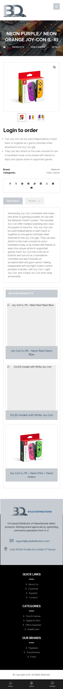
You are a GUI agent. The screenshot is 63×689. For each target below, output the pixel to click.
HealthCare (33, 629)
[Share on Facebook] (10, 184)
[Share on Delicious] (35, 184)
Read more (33, 343)
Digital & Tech (33, 620)
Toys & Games (33, 616)
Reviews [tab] (34, 201)
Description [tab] (13, 201)
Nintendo (55, 169)
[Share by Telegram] (53, 184)
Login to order (20, 130)
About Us (33, 584)
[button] (54, 67)
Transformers (33, 652)
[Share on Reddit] (28, 184)
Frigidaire (33, 648)
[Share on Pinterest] (22, 184)
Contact (33, 597)
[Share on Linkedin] (41, 184)
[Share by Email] (31, 188)
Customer (33, 588)
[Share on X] (16, 184)
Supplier (33, 593)
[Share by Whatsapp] (47, 184)
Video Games (53, 172)
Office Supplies (33, 625)
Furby (33, 656)
